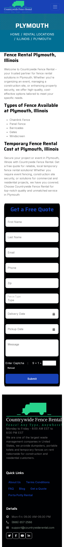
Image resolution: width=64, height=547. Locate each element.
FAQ (11, 488)
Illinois (23, 39)
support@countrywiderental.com (33, 527)
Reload (10, 368)
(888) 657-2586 (22, 522)
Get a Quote (38, 488)
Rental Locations (38, 34)
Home (15, 34)
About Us (14, 482)
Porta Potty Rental (20, 495)
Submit (32, 378)
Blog (22, 488)
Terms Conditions (38, 482)
